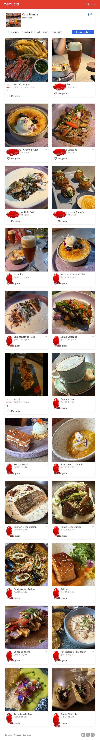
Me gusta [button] (15, 96)
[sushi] (26, 374)
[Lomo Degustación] (73, 502)
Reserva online (83, 32)
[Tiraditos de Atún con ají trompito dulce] (26, 689)
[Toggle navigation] (93, 4)
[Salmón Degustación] (26, 502)
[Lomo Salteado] (73, 125)
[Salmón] (73, 564)
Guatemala (27, 735)
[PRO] (9, 276)
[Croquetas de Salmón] (73, 187)
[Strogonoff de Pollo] (26, 187)
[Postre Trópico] (26, 440)
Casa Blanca (30, 14)
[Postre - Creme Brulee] (26, 125)
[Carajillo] (73, 60)
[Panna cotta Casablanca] (73, 440)
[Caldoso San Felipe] (26, 564)
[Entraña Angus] (26, 60)
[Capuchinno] (73, 374)
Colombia (8, 735)
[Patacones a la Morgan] (73, 627)
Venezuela (17, 735)
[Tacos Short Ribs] (73, 689)
